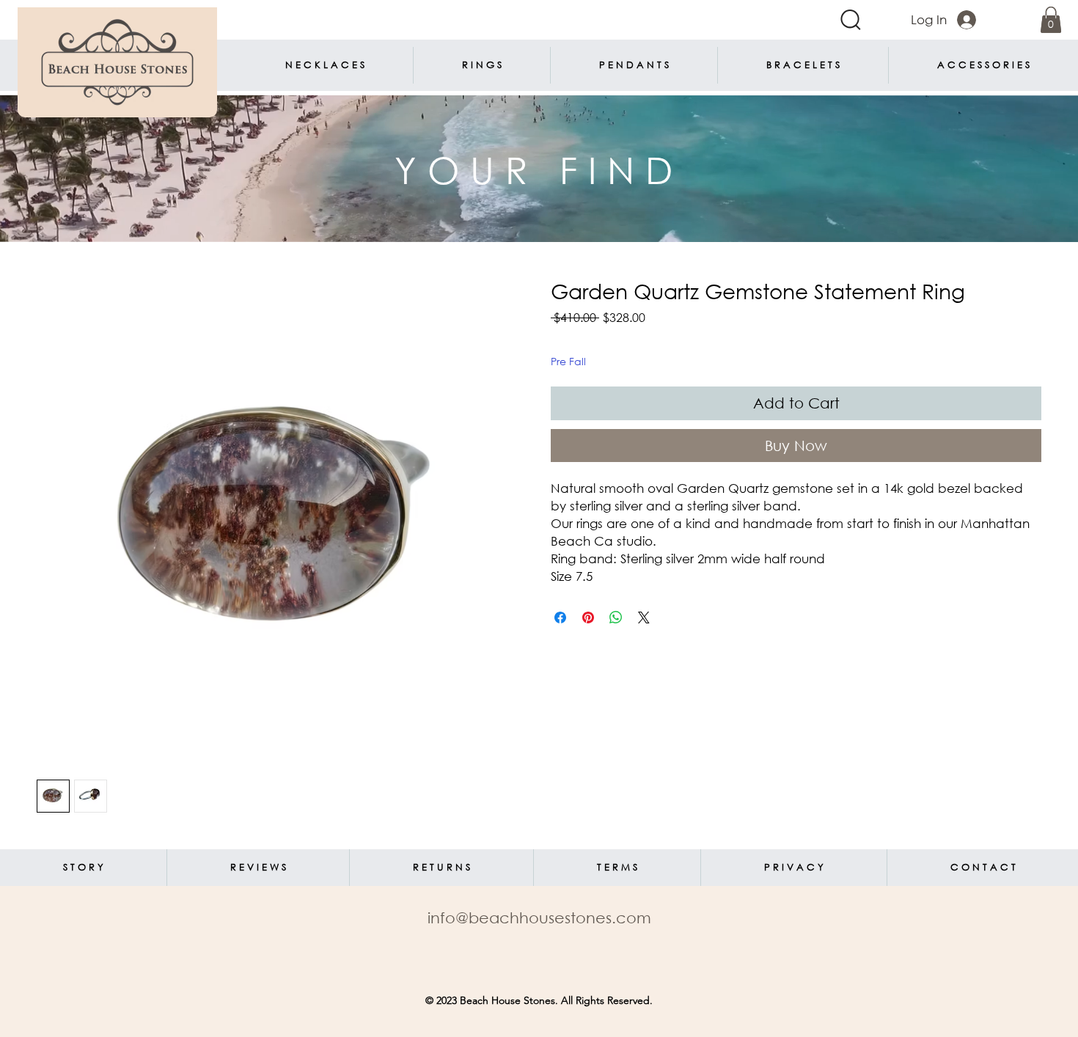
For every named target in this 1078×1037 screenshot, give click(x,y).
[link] (1051, 20)
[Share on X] (644, 617)
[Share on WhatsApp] (616, 617)
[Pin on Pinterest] (588, 617)
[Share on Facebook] (560, 617)
